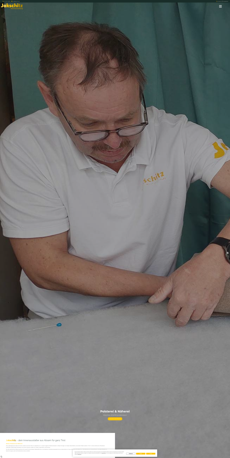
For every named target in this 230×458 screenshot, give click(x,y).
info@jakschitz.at (16, 1)
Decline (141, 453)
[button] (220, 6)
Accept (151, 453)
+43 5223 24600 (7, 1)
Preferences (131, 453)
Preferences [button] (79, 454)
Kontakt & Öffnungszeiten (222, 1)
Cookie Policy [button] (104, 453)
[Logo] (105, 6)
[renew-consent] (1, 456)
